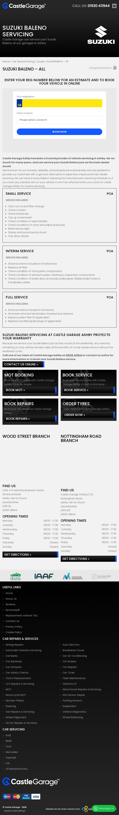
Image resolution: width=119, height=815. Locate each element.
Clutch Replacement (18, 678)
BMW (9, 741)
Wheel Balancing (73, 717)
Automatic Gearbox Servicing (23, 650)
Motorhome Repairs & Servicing (82, 689)
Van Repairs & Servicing (20, 712)
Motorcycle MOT (16, 695)
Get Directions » (17, 554)
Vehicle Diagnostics (74, 712)
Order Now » (74, 415)
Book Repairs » (18, 419)
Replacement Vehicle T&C (22, 615)
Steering (11, 706)
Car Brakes (69, 661)
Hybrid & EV (70, 684)
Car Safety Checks (17, 672)
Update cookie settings (14, 811)
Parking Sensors (72, 700)
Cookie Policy (14, 632)
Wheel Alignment (16, 717)
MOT (8, 689)
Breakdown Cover (73, 650)
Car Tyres (69, 672)
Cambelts (12, 656)
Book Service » (76, 390)
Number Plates (15, 700)
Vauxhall (11, 757)
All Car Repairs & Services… (22, 723)
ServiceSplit (13, 610)
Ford (8, 746)
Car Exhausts (13, 667)
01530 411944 (91, 5)
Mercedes (12, 752)
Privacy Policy (14, 627)
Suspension (69, 706)
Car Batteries (14, 661)
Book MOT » (15, 390)
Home (9, 593)
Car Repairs (70, 667)
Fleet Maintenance (74, 678)
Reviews (10, 604)
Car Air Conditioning (75, 656)
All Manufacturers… (17, 769)
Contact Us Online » (21, 364)
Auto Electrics (71, 645)
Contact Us (12, 621)
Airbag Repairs (14, 645)
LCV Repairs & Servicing (20, 684)
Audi (8, 735)
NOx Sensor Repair (74, 695)
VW (8, 763)
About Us (11, 599)
